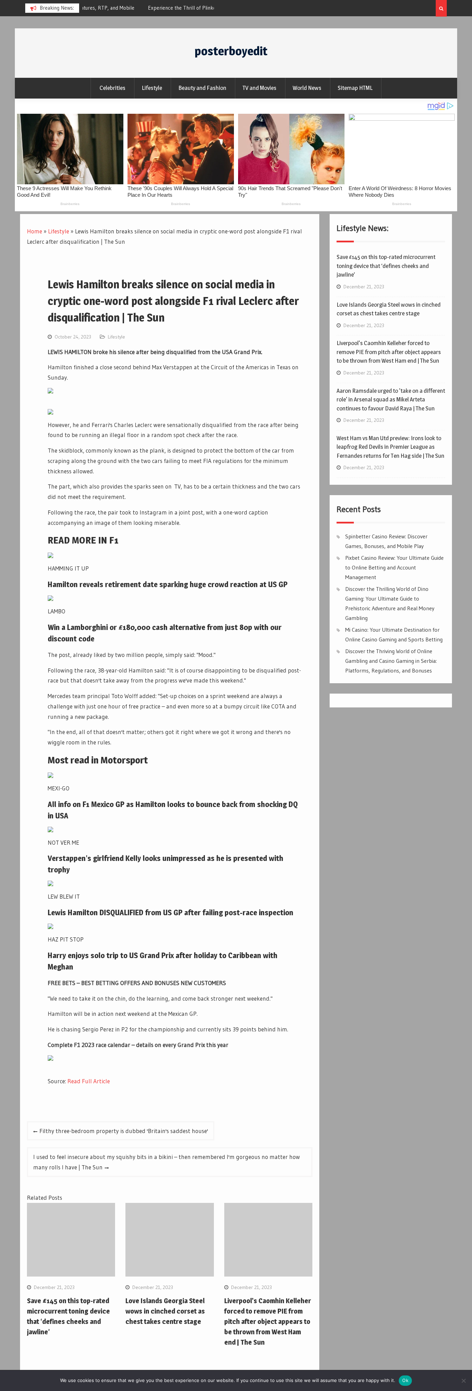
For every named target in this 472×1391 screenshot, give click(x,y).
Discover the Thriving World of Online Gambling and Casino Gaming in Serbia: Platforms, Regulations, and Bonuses (391, 661)
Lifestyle (152, 87)
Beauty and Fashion (202, 87)
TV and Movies (259, 87)
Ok (405, 1380)
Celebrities (112, 87)
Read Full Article (88, 1081)
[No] (463, 1380)
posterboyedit (231, 51)
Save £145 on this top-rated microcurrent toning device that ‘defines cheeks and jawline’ (386, 265)
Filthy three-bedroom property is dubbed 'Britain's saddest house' (123, 1130)
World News (307, 87)
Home (34, 231)
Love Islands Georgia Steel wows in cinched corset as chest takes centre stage (165, 1311)
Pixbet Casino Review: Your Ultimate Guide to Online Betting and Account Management (394, 567)
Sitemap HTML (355, 87)
